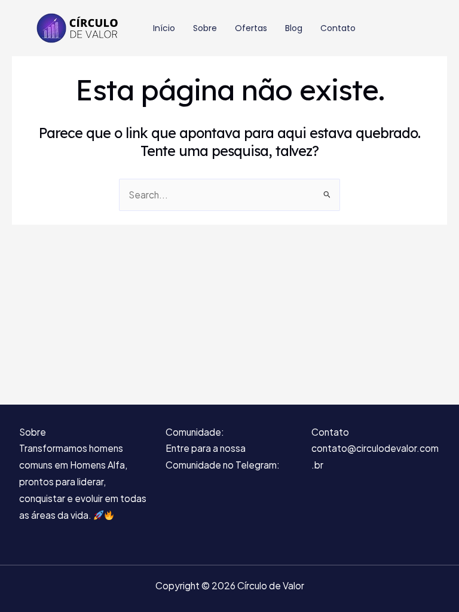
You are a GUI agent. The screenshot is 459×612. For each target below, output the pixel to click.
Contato (338, 28)
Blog (293, 28)
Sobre (205, 28)
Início (164, 28)
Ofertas (251, 28)
